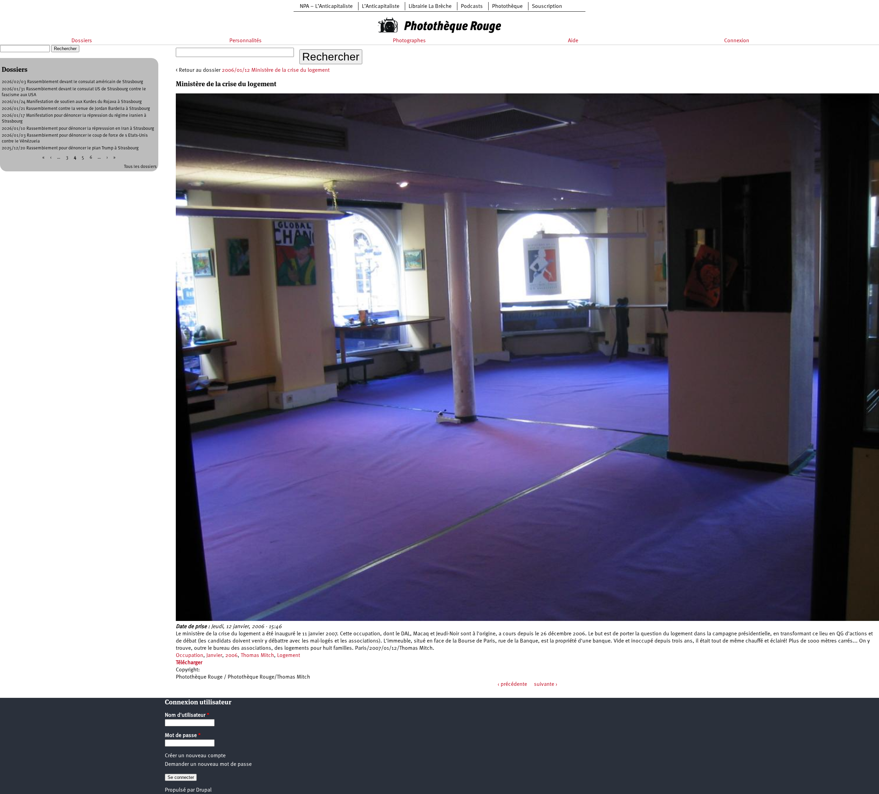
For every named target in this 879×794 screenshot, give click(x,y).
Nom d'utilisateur (187, 715)
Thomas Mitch (257, 655)
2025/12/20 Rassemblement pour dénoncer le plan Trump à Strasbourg (70, 148)
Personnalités (245, 41)
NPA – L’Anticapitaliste (326, 6)
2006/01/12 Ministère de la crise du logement (276, 70)
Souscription (547, 6)
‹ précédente (512, 684)
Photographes (409, 41)
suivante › (545, 684)
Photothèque (507, 6)
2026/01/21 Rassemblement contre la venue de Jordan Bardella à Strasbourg (76, 108)
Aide (573, 41)
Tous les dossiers (140, 167)
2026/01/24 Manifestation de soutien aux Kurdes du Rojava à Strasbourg (72, 102)
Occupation (189, 655)
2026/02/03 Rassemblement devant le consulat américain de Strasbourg (72, 82)
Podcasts (472, 6)
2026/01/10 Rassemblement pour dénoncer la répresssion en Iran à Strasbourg (78, 128)
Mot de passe (183, 735)
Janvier (214, 655)
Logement (288, 655)
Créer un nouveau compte (195, 756)
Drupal (204, 790)
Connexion (736, 41)
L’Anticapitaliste (380, 6)
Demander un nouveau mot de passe (208, 764)
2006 (231, 655)
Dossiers (81, 41)
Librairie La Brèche (430, 6)
